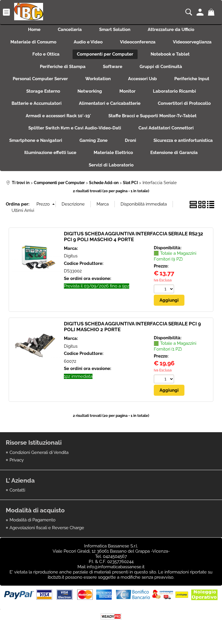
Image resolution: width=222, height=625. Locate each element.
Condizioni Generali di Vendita (39, 452)
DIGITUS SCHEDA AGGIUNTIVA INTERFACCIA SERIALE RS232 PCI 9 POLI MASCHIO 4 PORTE (133, 236)
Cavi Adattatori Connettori (166, 128)
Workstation (98, 78)
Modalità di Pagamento (33, 520)
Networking (89, 91)
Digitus (70, 256)
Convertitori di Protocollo (184, 103)
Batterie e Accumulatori (37, 103)
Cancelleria (70, 29)
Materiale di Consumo (33, 42)
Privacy (17, 460)
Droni (130, 140)
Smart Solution (114, 29)
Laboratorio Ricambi (174, 91)
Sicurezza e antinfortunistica (183, 140)
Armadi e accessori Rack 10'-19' (58, 115)
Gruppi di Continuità (161, 66)
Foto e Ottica (46, 54)
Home (34, 29)
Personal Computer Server (40, 78)
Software (112, 66)
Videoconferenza (138, 42)
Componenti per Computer (105, 54)
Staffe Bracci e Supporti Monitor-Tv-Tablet (152, 115)
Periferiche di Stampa (63, 66)
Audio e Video (88, 42)
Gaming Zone (93, 140)
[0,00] (212, 12)
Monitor (127, 91)
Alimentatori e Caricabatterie (109, 103)
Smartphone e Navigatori (35, 140)
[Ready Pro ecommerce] (111, 616)
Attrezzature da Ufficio (171, 29)
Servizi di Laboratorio (111, 165)
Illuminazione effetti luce (50, 152)
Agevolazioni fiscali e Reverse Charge (47, 527)
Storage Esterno (43, 91)
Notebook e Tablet (170, 54)
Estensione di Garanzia (174, 152)
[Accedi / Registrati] (201, 12)
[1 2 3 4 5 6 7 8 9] (164, 290)
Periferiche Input (191, 78)
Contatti (17, 490)
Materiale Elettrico (113, 152)
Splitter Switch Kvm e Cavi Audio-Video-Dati (74, 128)
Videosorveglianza (192, 42)
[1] (164, 380)
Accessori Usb (142, 78)
